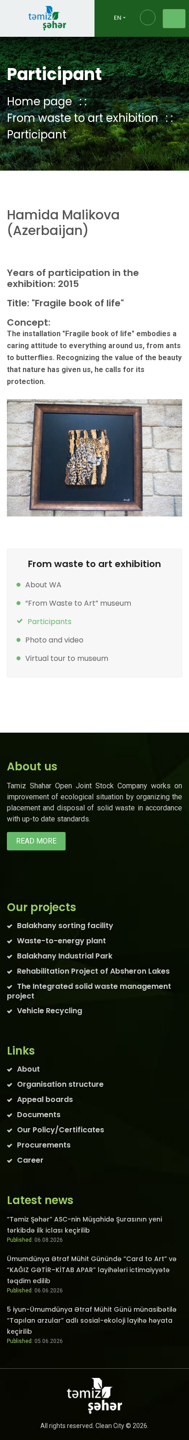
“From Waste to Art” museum (78, 603)
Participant (37, 134)
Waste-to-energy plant (61, 940)
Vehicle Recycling (49, 1010)
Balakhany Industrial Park (64, 956)
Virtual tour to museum (66, 658)
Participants (50, 621)
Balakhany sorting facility (65, 925)
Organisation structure (60, 1084)
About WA (43, 584)
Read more (36, 841)
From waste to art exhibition (82, 118)
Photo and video (54, 640)
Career (30, 1160)
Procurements (44, 1145)
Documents (39, 1114)
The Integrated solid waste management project (89, 991)
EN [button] (118, 17)
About (28, 1069)
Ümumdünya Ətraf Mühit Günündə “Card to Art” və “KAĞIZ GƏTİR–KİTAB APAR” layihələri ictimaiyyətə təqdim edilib (92, 1269)
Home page (39, 101)
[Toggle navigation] (174, 19)
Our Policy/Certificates (60, 1129)
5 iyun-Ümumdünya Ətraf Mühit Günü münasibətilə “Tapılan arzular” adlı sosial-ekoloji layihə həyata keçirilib (92, 1320)
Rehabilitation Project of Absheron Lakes (93, 971)
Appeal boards (45, 1099)
